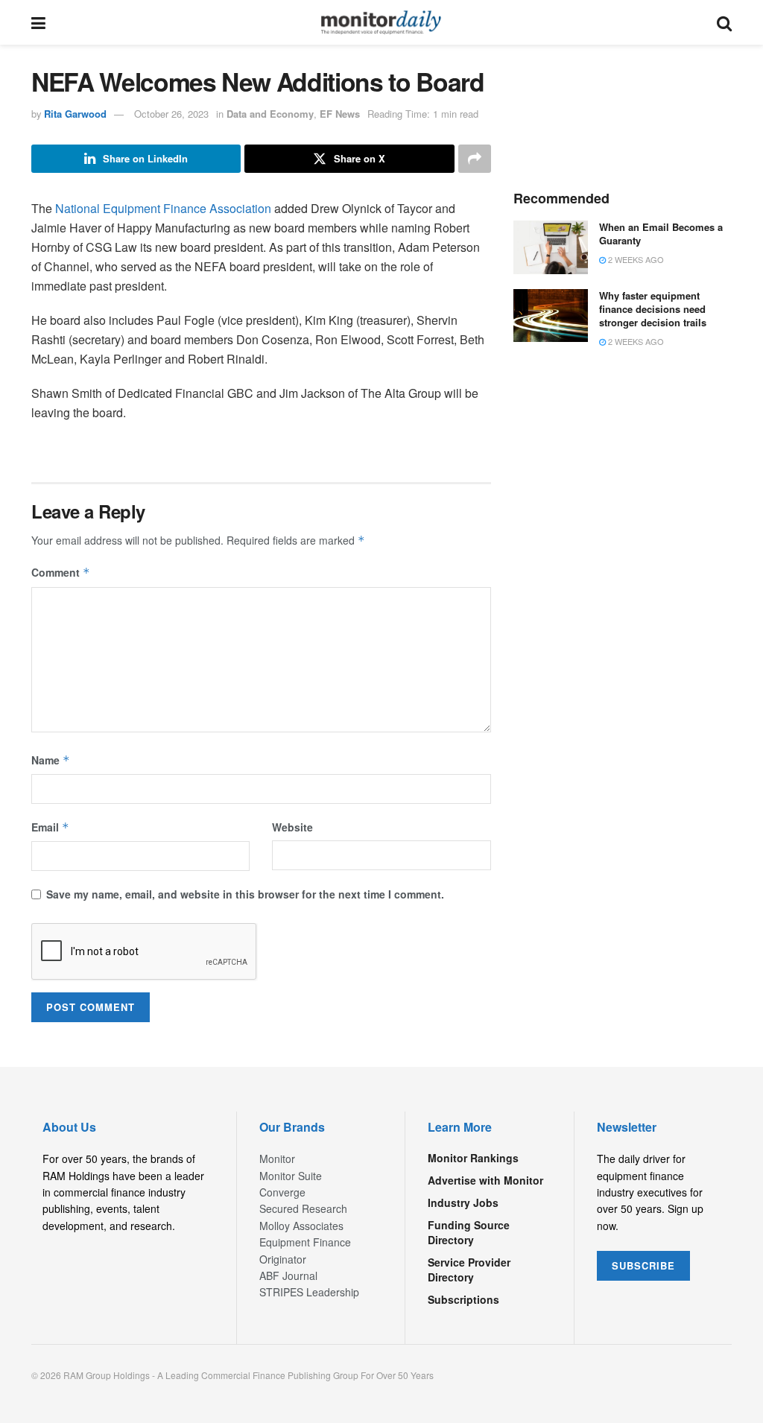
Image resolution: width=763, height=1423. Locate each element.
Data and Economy (270, 114)
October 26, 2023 (171, 114)
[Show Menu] (38, 22)
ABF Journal (288, 1275)
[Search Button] (724, 22)
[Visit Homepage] (381, 22)
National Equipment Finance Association (163, 208)
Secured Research (303, 1208)
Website (292, 827)
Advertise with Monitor (485, 1180)
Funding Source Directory (469, 1232)
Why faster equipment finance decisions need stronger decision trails (652, 308)
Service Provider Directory (469, 1269)
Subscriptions (463, 1299)
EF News (340, 114)
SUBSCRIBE (643, 1265)
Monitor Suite (290, 1175)
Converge (282, 1192)
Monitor (277, 1158)
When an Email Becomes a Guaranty (661, 233)
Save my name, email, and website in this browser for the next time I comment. (245, 894)
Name (50, 759)
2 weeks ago (635, 259)
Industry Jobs (463, 1202)
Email (50, 827)
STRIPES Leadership (309, 1291)
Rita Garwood (75, 114)
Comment (60, 572)
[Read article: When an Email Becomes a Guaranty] (550, 247)
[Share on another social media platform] (474, 159)
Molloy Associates (301, 1225)
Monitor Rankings (473, 1157)
